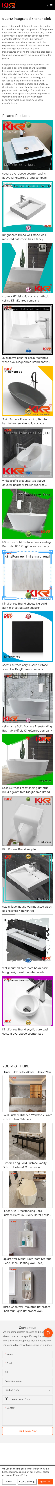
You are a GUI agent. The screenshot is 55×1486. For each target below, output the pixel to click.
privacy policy (20, 1475)
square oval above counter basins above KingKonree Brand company (25, 175)
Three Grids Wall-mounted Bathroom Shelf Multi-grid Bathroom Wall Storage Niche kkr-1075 (26, 1309)
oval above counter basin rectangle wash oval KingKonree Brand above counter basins (25, 360)
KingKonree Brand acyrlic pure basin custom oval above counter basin (25, 1031)
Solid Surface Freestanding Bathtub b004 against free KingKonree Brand (26, 790)
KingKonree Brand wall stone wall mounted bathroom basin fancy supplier (24, 237)
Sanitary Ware (44, 1072)
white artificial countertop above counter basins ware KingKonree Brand (23, 483)
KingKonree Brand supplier (19, 849)
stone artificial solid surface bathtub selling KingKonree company (25, 298)
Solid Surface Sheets (23, 1072)
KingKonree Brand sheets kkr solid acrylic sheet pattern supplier (24, 605)
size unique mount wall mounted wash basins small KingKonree (27, 908)
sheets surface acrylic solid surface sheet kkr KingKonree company (25, 667)
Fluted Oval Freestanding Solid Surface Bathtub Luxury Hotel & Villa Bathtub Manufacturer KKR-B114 (25, 1213)
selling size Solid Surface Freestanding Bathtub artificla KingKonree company (27, 728)
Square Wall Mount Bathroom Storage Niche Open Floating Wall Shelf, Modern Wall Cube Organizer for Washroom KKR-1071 (26, 1261)
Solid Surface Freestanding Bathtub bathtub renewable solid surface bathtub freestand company (25, 421)
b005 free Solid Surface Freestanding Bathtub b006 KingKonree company (26, 544)
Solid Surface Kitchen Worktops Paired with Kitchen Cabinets (27, 1117)
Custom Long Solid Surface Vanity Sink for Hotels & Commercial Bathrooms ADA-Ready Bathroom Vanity (24, 1165)
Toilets (7, 1072)
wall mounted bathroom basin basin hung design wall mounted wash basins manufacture (25, 970)
